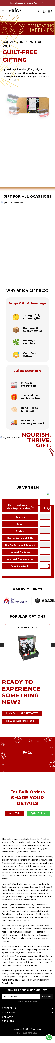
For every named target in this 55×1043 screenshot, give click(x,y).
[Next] (53, 645)
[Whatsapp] (49, 1038)
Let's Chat (40, 813)
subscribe (47, 996)
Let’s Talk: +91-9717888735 (22, 713)
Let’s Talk (14, 813)
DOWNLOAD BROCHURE (20, 721)
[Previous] (2, 645)
